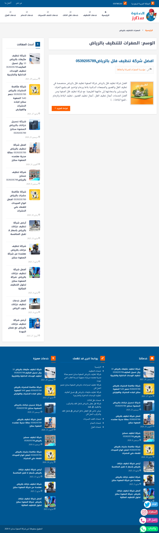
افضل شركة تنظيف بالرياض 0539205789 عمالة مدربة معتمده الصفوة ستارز (16, 152)
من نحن (19, 3)
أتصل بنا (8, 3)
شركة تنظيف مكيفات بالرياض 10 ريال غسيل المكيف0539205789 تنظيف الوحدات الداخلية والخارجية (16, 65)
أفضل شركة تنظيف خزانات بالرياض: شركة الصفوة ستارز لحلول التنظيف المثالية (18, 279)
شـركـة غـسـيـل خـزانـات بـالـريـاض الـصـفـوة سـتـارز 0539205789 (17, 127)
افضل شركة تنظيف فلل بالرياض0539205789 (115, 60)
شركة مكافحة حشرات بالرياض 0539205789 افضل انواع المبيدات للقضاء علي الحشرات (16, 201)
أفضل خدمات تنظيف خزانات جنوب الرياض (18, 304)
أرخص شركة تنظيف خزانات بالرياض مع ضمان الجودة (17, 326)
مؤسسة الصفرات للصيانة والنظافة (131, 70)
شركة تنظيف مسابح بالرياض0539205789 (16, 176)
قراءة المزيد (62, 108)
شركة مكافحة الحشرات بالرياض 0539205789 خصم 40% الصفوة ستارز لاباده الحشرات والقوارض (17, 98)
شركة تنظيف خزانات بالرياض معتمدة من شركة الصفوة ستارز (17, 252)
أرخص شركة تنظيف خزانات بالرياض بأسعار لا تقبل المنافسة (17, 228)
